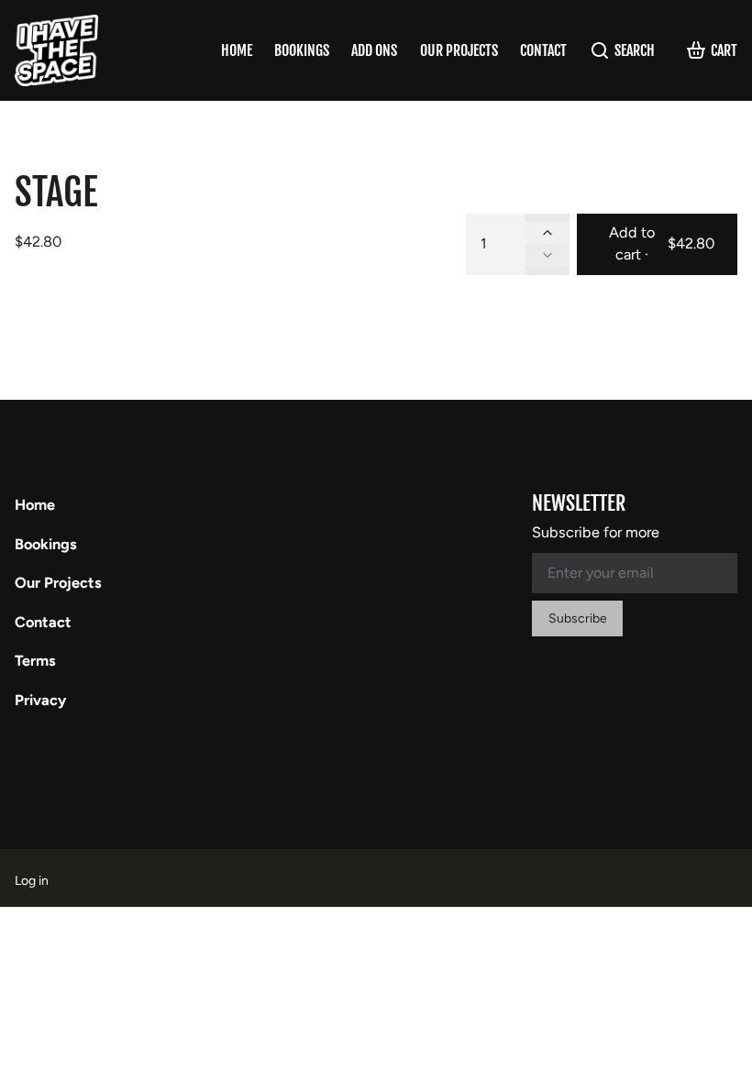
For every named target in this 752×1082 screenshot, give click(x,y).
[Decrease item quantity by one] (547, 255)
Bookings (301, 50)
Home (236, 50)
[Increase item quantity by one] (547, 233)
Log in (32, 881)
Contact (543, 50)
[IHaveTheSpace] (56, 50)
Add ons (374, 50)
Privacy (40, 700)
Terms (35, 660)
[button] (657, 244)
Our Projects (459, 50)
